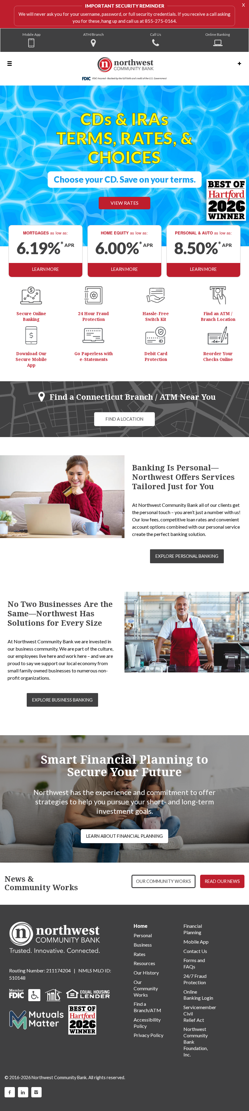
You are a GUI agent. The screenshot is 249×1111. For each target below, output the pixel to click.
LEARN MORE (45, 269)
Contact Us (195, 951)
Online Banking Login (198, 995)
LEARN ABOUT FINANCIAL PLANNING (124, 836)
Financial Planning (192, 929)
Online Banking (217, 34)
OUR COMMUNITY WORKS (163, 881)
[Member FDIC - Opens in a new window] (16, 993)
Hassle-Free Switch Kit (155, 316)
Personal (143, 935)
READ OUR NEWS (222, 881)
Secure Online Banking (31, 316)
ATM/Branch (93, 34)
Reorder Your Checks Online (218, 356)
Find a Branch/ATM (147, 1007)
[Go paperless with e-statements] (94, 335)
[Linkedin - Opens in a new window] (23, 1092)
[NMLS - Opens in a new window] (53, 994)
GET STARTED (67, 191)
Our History (146, 972)
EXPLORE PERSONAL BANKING (186, 556)
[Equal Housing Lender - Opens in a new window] (88, 993)
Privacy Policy (148, 1035)
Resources (144, 963)
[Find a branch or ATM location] (218, 295)
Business (143, 945)
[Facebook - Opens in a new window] (10, 1092)
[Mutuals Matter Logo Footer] (36, 1019)
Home (141, 926)
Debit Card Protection (155, 356)
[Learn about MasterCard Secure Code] (156, 335)
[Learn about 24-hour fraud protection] (94, 295)
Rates (139, 954)
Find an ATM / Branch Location (218, 316)
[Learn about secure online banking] (31, 295)
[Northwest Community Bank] (124, 68)
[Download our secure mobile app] (31, 335)
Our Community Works (146, 988)
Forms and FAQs (194, 963)
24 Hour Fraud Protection (93, 316)
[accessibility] (34, 994)
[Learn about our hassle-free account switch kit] (156, 295)
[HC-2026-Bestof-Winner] (82, 1020)
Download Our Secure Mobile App (31, 359)
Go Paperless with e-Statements (93, 356)
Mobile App (31, 34)
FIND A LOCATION (124, 419)
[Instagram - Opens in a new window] (36, 1092)
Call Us (155, 34)
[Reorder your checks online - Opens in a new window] (218, 335)
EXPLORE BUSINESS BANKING (62, 699)
